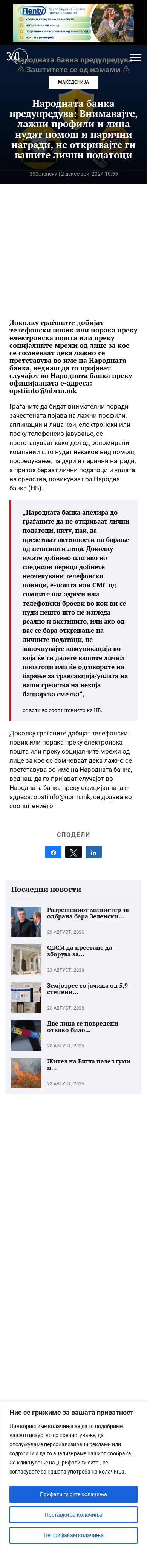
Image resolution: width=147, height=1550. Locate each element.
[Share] (53, 852)
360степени (43, 174)
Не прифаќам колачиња (74, 1535)
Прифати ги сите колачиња (73, 1494)
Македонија (73, 82)
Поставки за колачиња (74, 1515)
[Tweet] (73, 852)
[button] (135, 57)
